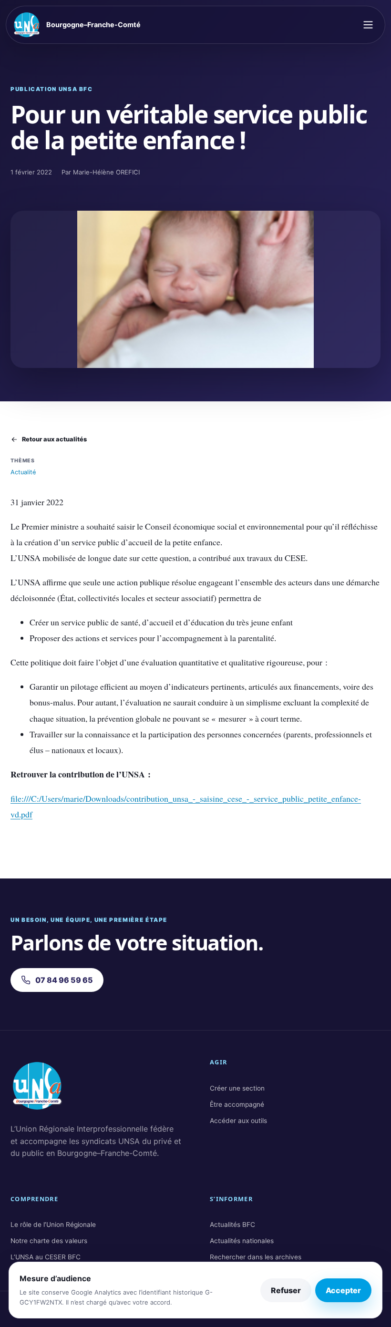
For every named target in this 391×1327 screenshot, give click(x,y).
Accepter (343, 1290)
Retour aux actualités (54, 439)
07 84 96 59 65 (64, 980)
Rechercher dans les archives (255, 1257)
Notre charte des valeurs (48, 1241)
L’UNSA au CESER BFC (45, 1257)
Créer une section (237, 1088)
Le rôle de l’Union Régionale (53, 1224)
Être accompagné (237, 1104)
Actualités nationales (242, 1241)
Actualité (23, 472)
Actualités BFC (232, 1224)
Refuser (286, 1290)
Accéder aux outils (238, 1120)
